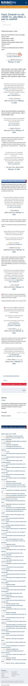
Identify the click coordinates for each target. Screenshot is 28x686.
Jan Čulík (8, 525)
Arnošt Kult (8, 603)
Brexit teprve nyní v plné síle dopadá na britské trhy (16, 509)
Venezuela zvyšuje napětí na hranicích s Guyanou (15, 485)
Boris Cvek (8, 437)
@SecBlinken (20, 280)
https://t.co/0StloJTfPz (14, 281)
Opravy (2, 674)
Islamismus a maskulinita (11, 612)
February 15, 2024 (18, 131)
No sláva (8, 451)
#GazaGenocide (15, 354)
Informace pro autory (15, 674)
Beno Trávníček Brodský (11, 497)
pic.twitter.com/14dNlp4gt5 (14, 325)
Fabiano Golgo (9, 441)
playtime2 (13, 584)
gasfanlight (13, 657)
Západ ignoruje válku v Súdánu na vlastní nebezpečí (16, 626)
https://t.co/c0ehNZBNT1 (14, 125)
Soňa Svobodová (9, 436)
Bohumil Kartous (9, 609)
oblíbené (24, 412)
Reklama (3, 676)
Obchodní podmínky (5, 677)
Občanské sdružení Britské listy (14, 681)
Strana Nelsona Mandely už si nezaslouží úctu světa (16, 624)
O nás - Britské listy (4, 671)
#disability (5, 89)
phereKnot (13, 544)
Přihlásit (3, 400)
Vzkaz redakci (14, 673)
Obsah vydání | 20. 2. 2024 (8, 434)
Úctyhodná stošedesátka (18, 436)
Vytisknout (5, 380)
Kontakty (3, 673)
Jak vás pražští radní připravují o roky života (14, 539)
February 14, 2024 (14, 62)
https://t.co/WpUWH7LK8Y (14, 95)
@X (16, 307)
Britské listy (11, 3)
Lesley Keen (8, 444)
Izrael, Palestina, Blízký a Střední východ (11, 376)
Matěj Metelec (8, 659)
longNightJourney (14, 649)
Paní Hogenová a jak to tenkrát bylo (18, 493)
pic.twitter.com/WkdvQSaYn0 (14, 56)
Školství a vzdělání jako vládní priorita (18, 663)
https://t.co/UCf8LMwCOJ (16, 244)
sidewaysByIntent (14, 444)
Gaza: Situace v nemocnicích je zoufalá (13, 483)
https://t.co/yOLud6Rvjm (15, 207)
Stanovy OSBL (14, 671)
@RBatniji (13, 278)
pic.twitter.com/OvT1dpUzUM (14, 356)
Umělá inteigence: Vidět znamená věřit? (13, 446)
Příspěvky (13, 676)
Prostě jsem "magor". (15, 603)
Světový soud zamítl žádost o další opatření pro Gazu (16, 495)
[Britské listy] (14, 181)
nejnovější (19, 412)
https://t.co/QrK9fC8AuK (14, 164)
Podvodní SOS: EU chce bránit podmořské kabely (15, 507)
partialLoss (13, 481)
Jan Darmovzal (9, 563)
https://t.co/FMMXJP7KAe (14, 324)
